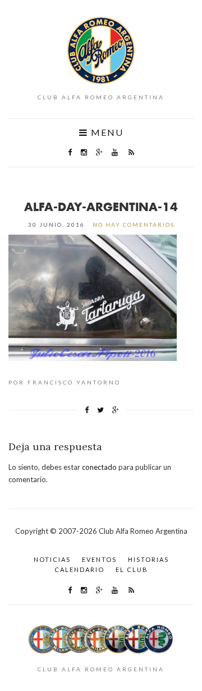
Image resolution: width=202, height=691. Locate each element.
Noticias (52, 559)
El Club (132, 569)
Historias (148, 559)
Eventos (99, 559)
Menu (105, 132)
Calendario (79, 569)
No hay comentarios (134, 224)
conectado (99, 467)
